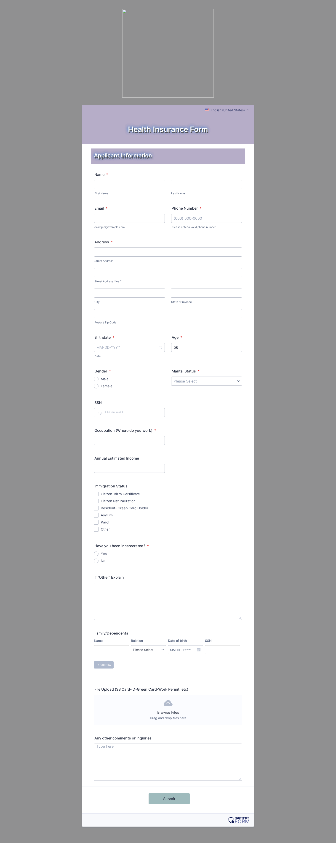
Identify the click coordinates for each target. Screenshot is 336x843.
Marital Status (186, 371)
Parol (105, 522)
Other (105, 529)
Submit (169, 798)
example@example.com (109, 227)
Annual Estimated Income (116, 458)
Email (100, 208)
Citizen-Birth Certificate (120, 494)
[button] (160, 347)
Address (103, 242)
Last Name (178, 193)
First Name (101, 193)
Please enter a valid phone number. (194, 227)
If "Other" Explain (109, 577)
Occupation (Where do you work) (125, 430)
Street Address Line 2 (108, 281)
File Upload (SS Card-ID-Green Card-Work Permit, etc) (141, 689)
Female (106, 386)
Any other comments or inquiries (123, 738)
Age (177, 337)
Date (97, 356)
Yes (104, 554)
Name (101, 174)
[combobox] (227, 110)
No (103, 561)
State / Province (181, 302)
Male (105, 379)
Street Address (103, 261)
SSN (98, 402)
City (97, 302)
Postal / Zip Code (105, 322)
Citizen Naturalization (118, 501)
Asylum (107, 515)
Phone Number (186, 208)
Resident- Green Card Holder (124, 508)
